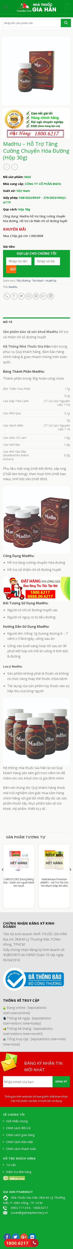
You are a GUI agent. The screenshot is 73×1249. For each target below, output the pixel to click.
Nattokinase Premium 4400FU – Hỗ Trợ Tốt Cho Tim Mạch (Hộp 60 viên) (54, 883)
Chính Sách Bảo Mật (19, 1142)
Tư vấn (11, 1165)
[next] (70, 877)
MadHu (13, 287)
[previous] (3, 877)
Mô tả (7, 322)
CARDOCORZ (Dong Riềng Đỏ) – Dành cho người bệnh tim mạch (18, 883)
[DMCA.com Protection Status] (14, 1178)
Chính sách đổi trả (18, 1128)
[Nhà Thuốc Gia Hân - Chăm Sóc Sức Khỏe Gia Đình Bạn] (36, 7)
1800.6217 (17, 1243)
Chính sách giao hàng (20, 1135)
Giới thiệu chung (17, 1121)
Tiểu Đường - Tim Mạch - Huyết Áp (36, 280)
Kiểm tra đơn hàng (18, 1172)
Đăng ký (61, 1081)
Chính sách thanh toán (21, 1149)
